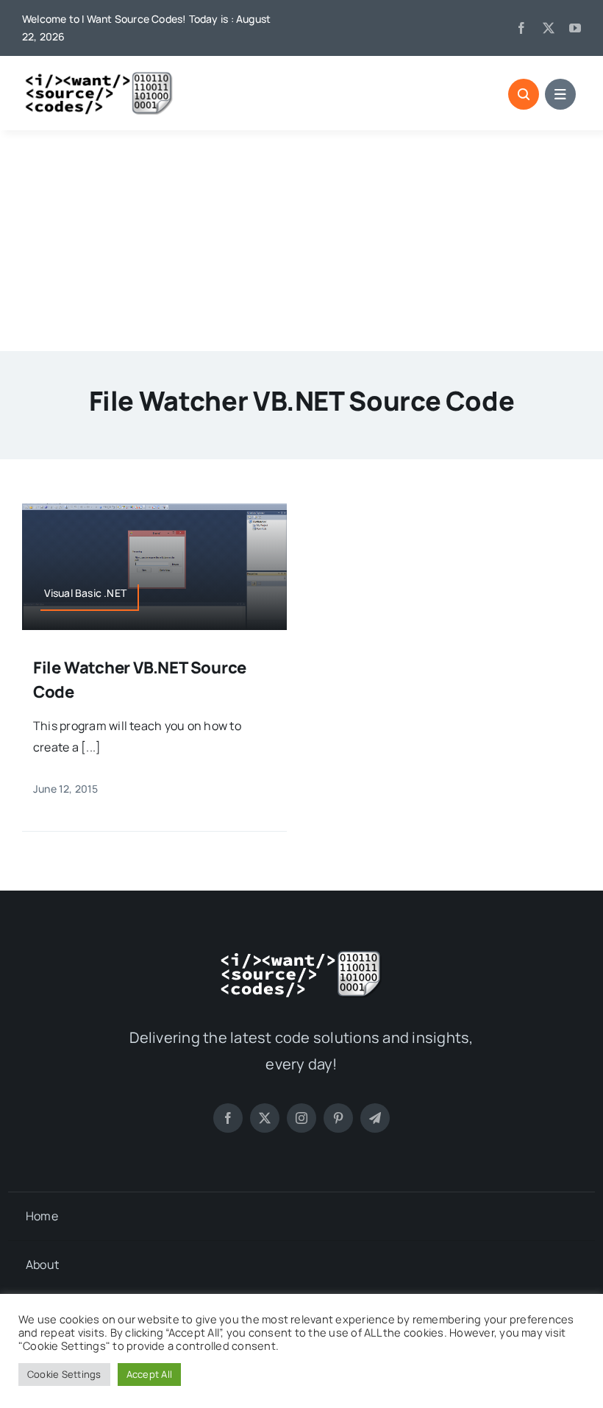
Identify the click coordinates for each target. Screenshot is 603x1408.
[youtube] (575, 28)
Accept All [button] (149, 1374)
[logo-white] (301, 955)
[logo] (99, 76)
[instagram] (301, 1118)
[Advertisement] (301, 241)
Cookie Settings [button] (64, 1374)
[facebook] (521, 28)
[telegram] (375, 1118)
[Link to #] (523, 94)
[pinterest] (338, 1118)
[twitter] (548, 28)
